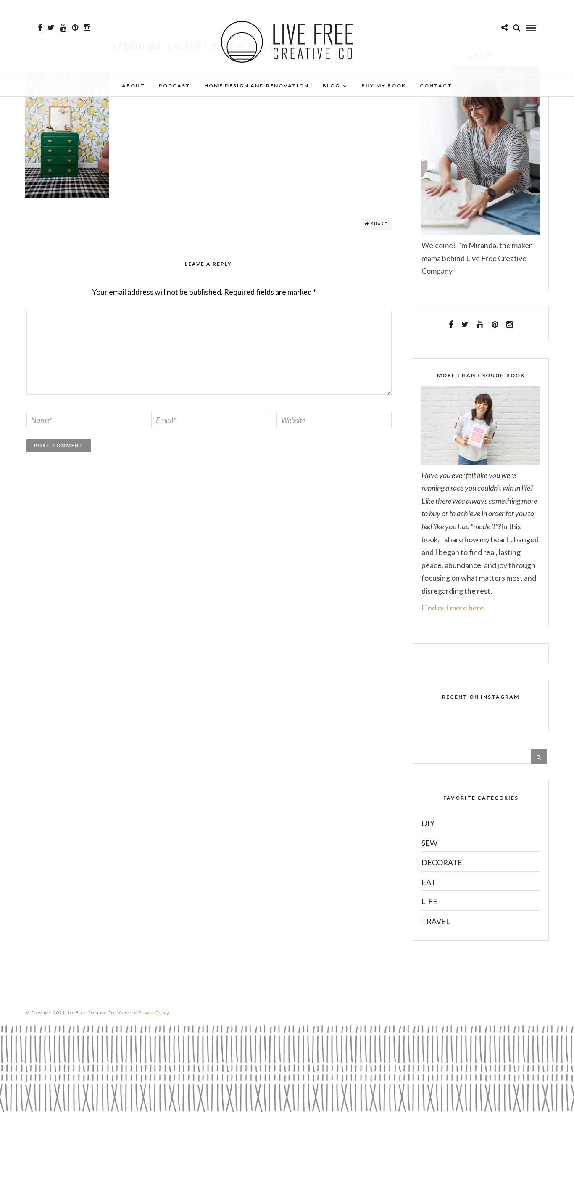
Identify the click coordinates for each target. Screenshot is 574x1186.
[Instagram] (87, 28)
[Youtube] (63, 28)
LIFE (429, 901)
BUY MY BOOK (383, 85)
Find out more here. (453, 607)
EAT (428, 882)
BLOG (331, 85)
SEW (429, 843)
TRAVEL (435, 921)
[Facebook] (451, 324)
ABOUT (133, 85)
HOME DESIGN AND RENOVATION (256, 85)
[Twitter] (465, 324)
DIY (427, 823)
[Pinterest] (75, 28)
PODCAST (174, 85)
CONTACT (436, 85)
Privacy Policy (153, 1012)
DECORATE (441, 862)
